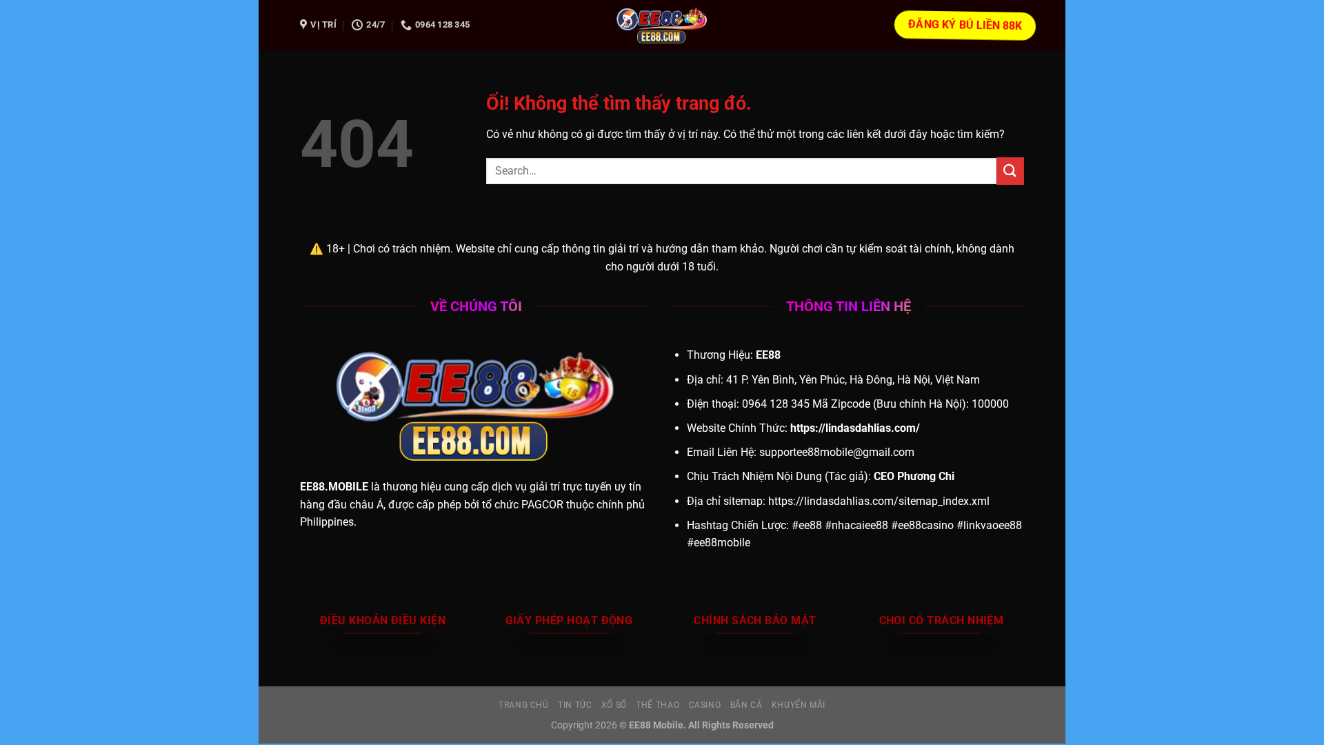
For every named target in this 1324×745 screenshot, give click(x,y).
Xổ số (614, 705)
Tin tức (575, 705)
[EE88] (662, 25)
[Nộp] (1010, 170)
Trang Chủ (524, 705)
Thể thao (657, 705)
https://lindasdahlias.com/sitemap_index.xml (879, 501)
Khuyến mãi (798, 705)
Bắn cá (746, 705)
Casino (705, 705)
